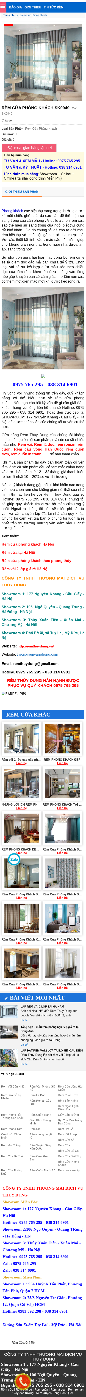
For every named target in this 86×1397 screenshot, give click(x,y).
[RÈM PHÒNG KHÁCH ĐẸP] (62, 739)
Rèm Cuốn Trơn (68, 1095)
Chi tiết (24, 1020)
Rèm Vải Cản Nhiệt (13, 1086)
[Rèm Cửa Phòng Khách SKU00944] (62, 873)
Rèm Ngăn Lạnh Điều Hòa (68, 1108)
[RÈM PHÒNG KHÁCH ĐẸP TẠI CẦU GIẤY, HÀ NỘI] (21, 828)
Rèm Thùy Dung (34, 435)
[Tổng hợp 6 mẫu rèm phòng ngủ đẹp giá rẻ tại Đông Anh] (9, 1034)
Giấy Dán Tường (68, 1114)
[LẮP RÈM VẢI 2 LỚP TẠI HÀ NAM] (9, 1014)
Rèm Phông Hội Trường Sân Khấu (12, 1116)
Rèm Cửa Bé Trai (12, 1156)
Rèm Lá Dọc (37, 1095)
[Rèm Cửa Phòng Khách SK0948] (62, 963)
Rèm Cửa (64, 1145)
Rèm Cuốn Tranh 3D (42, 1170)
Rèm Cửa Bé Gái (68, 1150)
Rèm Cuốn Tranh (40, 1114)
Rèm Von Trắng (11, 1145)
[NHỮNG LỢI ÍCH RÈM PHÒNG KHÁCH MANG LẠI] (21, 783)
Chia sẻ (7, 120)
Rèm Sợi (35, 1129)
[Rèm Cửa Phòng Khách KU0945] (21, 918)
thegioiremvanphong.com (37, 654)
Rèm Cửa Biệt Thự (69, 1156)
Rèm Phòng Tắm (11, 1129)
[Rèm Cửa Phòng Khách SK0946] (62, 918)
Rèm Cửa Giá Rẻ (23, 1342)
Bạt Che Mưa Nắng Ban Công (70, 1122)
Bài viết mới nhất (37, 998)
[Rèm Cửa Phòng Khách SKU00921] (62, 828)
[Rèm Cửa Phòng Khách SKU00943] (21, 873)
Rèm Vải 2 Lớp (67, 1134)
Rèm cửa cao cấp (69, 1170)
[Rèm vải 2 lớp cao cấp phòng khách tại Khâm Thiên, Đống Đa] (21, 739)
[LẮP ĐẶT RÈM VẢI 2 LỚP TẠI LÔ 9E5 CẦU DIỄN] (9, 1058)
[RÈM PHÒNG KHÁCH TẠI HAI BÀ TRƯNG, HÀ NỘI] (62, 783)
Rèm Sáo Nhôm (68, 1100)
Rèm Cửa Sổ (66, 1140)
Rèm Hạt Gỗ (65, 1129)
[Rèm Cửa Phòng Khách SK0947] (21, 963)
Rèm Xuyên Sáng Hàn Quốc (41, 1147)
